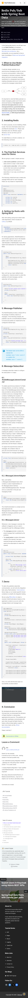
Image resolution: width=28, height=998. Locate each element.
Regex (8, 935)
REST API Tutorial (11, 975)
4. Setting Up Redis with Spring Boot (11, 828)
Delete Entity (5, 801)
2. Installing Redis (6, 824)
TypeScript (9, 945)
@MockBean (12, 597)
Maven (8, 938)
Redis (4, 39)
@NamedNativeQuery (8, 804)
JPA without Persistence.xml (9, 810)
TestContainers (21, 590)
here (15, 128)
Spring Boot (10, 39)
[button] (21, 3)
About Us (9, 957)
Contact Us (9, 964)
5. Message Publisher (7, 830)
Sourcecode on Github (12, 736)
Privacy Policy (10, 967)
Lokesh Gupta (6, 32)
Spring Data (6, 37)
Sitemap (19, 995)
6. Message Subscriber (8, 832)
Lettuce (4, 221)
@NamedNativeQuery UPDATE (10, 806)
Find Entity (5, 797)
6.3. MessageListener (8, 838)
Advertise (9, 960)
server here (6, 134)
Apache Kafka (5, 112)
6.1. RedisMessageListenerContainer (11, 834)
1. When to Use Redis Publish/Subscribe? (12, 822)
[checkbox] (24, 994)
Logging (9, 942)
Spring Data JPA (18, 39)
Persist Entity (6, 799)
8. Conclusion (6, 842)
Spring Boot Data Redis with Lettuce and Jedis (12, 896)
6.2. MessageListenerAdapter (9, 836)
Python (8, 948)
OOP (8, 932)
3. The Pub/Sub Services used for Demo (12, 826)
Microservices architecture (9, 51)
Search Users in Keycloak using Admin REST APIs (13, 884)
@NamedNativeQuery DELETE (10, 808)
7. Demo (4, 840)
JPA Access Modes (7, 795)
